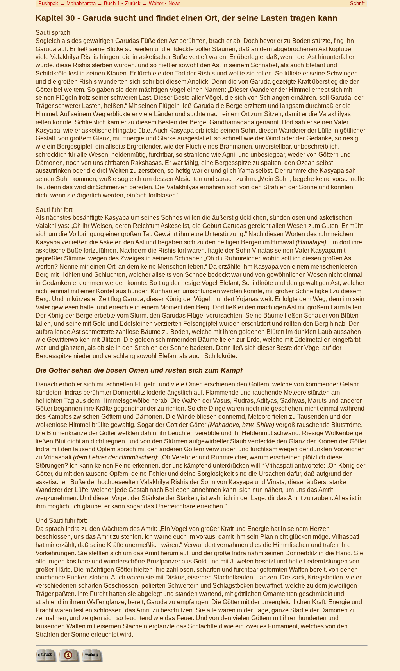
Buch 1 (112, 3)
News (174, 3)
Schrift (357, 3)
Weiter (156, 3)
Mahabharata (81, 3)
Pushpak (48, 3)
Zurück (133, 3)
